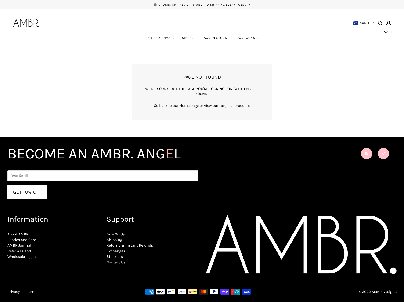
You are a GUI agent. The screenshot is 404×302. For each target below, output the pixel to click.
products (242, 105)
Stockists (115, 256)
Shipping (114, 239)
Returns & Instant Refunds (130, 245)
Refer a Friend (19, 251)
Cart (388, 32)
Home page (189, 105)
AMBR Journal (19, 245)
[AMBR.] (26, 22)
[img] (380, 23)
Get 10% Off (27, 192)
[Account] (388, 23)
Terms (32, 291)
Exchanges (116, 251)
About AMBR (18, 234)
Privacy (13, 291)
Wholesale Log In (21, 256)
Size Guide (116, 234)
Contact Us (116, 262)
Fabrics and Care (21, 239)
